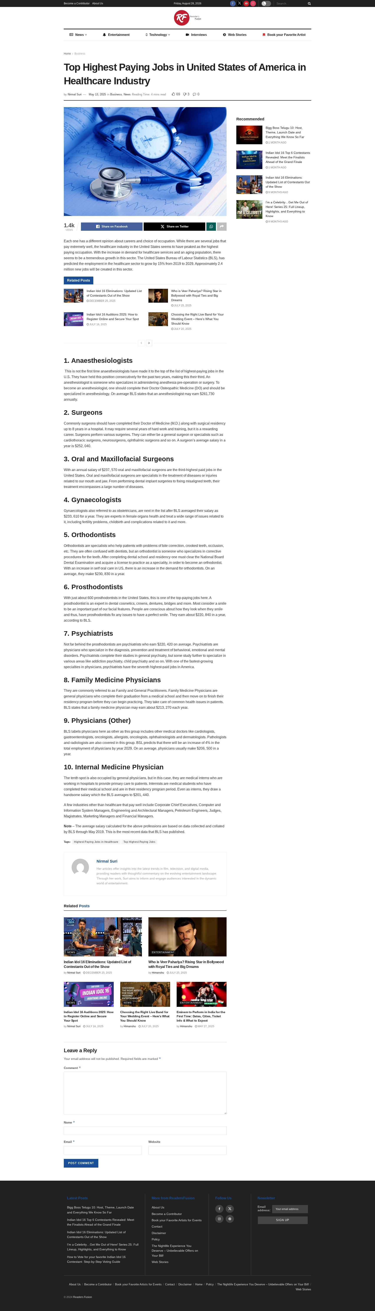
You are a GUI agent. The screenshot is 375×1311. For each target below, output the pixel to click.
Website (154, 1141)
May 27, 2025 (205, 1026)
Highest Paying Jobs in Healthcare (96, 841)
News (79, 35)
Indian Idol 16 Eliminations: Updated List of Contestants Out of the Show (288, 182)
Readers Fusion (82, 1297)
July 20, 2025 (182, 328)
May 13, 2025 (97, 94)
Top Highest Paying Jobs (139, 841)
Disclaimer (159, 1233)
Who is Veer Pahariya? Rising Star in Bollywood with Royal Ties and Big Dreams (196, 295)
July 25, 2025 (182, 305)
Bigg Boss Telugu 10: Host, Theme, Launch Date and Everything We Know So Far (285, 132)
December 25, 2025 (102, 300)
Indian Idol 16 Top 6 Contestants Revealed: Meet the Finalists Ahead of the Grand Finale (288, 157)
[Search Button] (308, 3)
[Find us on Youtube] (246, 3)
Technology (158, 35)
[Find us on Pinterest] (230, 1219)
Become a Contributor (77, 3)
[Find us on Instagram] (253, 3)
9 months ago (278, 192)
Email (69, 1142)
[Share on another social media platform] (222, 226)
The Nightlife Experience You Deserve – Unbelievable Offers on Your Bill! (175, 1250)
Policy (156, 1239)
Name (69, 1122)
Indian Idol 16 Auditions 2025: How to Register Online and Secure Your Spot (88, 1016)
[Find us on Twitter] (239, 3)
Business (79, 53)
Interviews (199, 35)
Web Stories (237, 35)
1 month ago (277, 142)
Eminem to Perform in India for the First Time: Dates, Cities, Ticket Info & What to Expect (201, 1016)
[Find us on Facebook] (233, 3)
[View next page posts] (149, 343)
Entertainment (119, 35)
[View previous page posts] (141, 343)
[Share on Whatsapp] (211, 226)
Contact (157, 1226)
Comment (72, 1068)
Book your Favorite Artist (286, 35)
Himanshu (158, 972)
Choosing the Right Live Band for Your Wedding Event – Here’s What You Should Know (197, 319)
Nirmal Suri (75, 94)
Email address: (264, 1208)
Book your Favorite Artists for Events (177, 1220)
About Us (97, 3)
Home (67, 53)
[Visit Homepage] (187, 18)
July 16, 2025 (98, 324)
